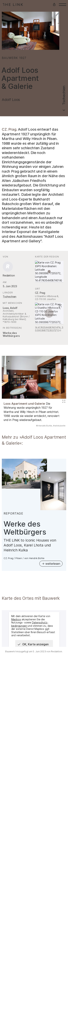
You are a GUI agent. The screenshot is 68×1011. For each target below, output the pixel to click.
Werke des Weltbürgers (11, 334)
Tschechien (9, 296)
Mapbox (16, 619)
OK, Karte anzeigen (35, 644)
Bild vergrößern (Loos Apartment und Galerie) (63, 402)
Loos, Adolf (10, 308)
